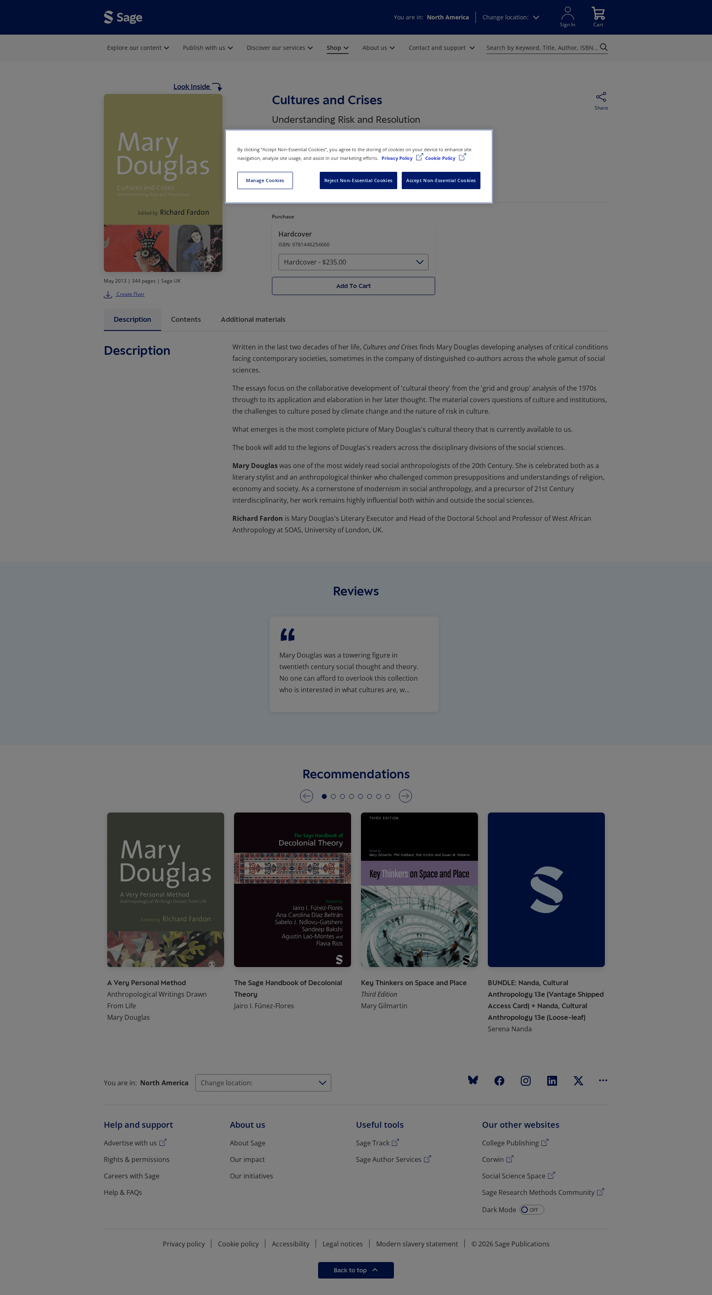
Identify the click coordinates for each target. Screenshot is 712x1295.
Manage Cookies (265, 180)
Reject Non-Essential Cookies (358, 180)
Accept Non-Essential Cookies (441, 180)
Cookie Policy (441, 158)
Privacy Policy (398, 158)
